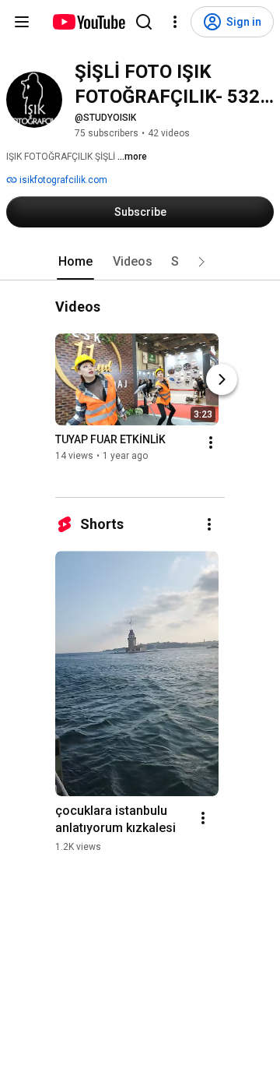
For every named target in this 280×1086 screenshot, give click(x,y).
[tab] (75, 261)
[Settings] (175, 21)
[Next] (221, 379)
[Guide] (21, 21)
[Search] (144, 21)
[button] (201, 261)
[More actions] (210, 442)
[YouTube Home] (88, 22)
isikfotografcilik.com (62, 180)
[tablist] (140, 261)
